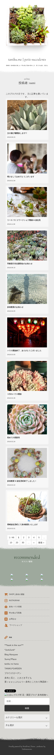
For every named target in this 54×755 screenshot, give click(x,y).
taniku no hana (11, 664)
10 (11, 542)
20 (17, 542)
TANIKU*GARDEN (13, 668)
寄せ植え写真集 (15, 613)
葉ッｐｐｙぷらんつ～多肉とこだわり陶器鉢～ (26, 682)
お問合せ (12, 619)
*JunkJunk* (9, 650)
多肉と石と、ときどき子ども (18, 678)
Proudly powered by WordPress (19, 746)
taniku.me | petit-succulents (27, 59)
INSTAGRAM (14, 600)
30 (23, 542)
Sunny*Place (10, 659)
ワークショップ (15, 625)
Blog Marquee (11, 654)
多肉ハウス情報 (15, 607)
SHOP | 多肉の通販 (16, 594)
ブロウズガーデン (12, 673)
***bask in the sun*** (13, 645)
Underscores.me (27, 749)
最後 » (41, 542)
